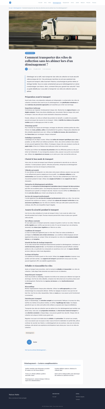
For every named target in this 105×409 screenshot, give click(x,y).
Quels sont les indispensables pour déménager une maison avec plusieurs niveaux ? (67, 374)
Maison (83, 2)
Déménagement (57, 2)
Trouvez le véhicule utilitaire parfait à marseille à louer (35, 374)
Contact (78, 399)
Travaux (94, 2)
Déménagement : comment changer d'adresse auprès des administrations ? (37, 379)
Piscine (88, 2)
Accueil (40, 2)
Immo (72, 2)
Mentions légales (80, 396)
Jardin (77, 2)
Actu (45, 2)
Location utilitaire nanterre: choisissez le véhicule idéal (66, 369)
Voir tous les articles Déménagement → (36, 350)
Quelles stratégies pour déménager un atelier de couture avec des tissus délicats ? (37, 369)
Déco (49, 2)
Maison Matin (14, 394)
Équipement (66, 2)
